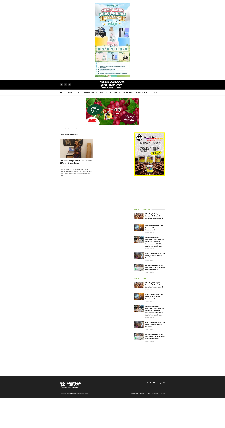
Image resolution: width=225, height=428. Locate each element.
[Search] (164, 92)
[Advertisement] (149, 192)
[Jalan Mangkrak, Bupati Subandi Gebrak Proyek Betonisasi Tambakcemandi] (139, 216)
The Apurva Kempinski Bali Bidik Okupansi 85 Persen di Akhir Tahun (76, 162)
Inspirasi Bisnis (89, 92)
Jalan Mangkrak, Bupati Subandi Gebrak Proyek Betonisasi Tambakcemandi (154, 216)
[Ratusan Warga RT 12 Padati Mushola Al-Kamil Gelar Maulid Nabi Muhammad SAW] (139, 267)
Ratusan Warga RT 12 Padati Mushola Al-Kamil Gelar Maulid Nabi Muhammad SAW (155, 268)
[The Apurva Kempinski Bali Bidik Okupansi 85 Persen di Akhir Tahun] (76, 148)
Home (70, 92)
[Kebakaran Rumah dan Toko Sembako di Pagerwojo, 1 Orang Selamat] (139, 227)
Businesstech (141, 92)
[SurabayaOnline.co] (112, 85)
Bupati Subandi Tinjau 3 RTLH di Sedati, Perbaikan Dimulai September (155, 256)
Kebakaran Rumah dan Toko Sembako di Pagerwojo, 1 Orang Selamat (154, 228)
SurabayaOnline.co (74, 393)
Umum (153, 92)
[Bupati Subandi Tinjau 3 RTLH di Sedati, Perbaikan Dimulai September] (139, 255)
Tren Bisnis (127, 92)
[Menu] (61, 92)
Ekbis (77, 92)
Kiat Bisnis (114, 92)
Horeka (103, 92)
